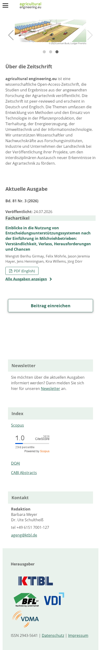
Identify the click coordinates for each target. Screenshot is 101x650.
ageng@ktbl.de (24, 535)
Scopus (17, 425)
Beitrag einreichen (50, 305)
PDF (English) (24, 271)
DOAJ (15, 463)
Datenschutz (53, 635)
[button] (11, 35)
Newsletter (50, 388)
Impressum (78, 635)
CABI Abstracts (24, 472)
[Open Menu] (5, 5)
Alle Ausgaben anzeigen (26, 278)
